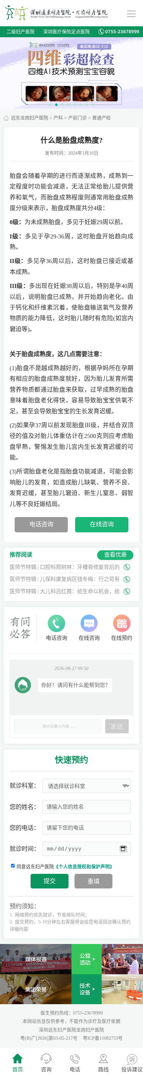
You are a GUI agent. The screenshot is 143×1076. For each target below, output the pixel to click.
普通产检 (101, 117)
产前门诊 (77, 117)
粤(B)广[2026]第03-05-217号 (49, 1038)
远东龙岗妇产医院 (29, 117)
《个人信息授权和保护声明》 (84, 866)
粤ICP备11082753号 (103, 1038)
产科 (58, 117)
